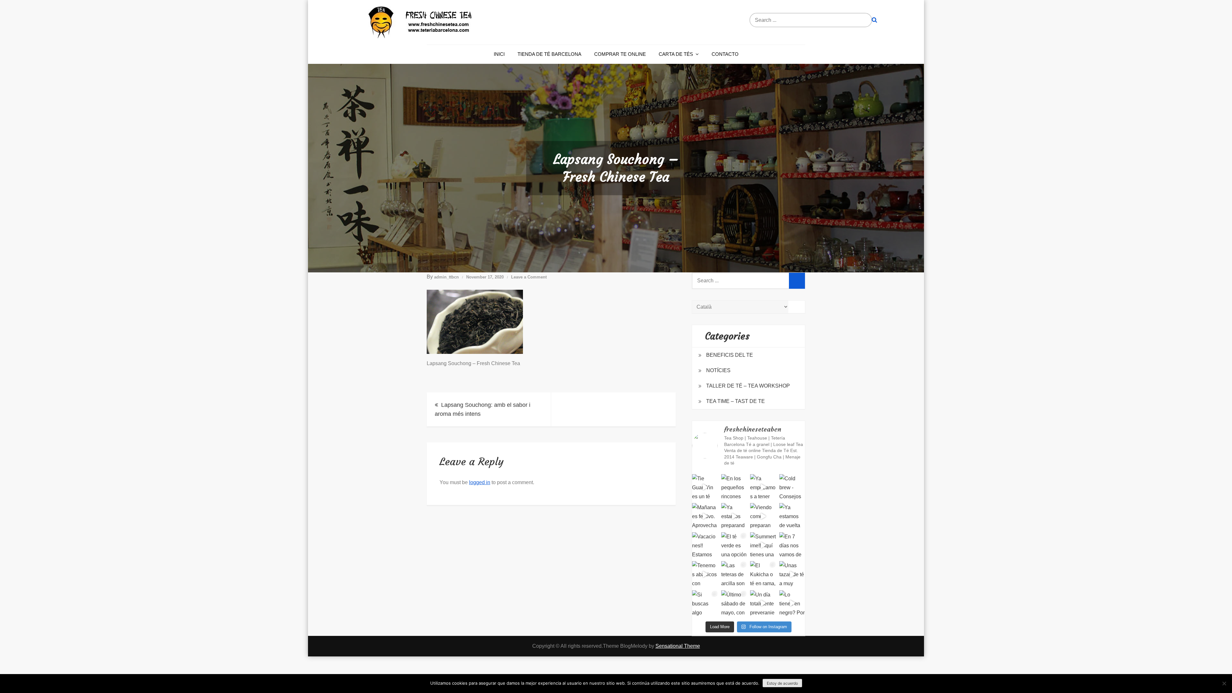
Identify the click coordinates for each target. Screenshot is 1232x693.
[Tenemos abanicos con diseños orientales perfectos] (705, 574)
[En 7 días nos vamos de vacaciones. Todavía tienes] (792, 545)
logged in (479, 482)
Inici (499, 54)
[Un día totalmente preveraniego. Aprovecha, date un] (763, 603)
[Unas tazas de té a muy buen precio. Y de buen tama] (792, 574)
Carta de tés (676, 54)
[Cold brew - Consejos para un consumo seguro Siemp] (792, 487)
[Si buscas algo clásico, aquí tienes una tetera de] (705, 603)
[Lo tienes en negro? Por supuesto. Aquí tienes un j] (792, 603)
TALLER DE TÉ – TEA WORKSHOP (748, 386)
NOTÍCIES (718, 370)
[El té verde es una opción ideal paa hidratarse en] (734, 545)
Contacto (725, 54)
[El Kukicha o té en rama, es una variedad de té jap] (763, 574)
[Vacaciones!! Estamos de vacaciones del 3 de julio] (705, 545)
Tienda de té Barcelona (549, 54)
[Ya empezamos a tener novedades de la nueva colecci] (763, 487)
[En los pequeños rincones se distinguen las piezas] (734, 487)
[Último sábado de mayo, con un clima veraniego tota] (734, 603)
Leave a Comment (529, 277)
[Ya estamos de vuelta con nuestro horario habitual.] (792, 516)
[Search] (874, 20)
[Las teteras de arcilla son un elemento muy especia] (734, 574)
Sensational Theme (677, 646)
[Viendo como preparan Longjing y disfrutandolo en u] (763, 516)
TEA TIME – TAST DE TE (735, 401)
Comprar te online (620, 54)
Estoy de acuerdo (782, 683)
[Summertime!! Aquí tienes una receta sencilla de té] (763, 545)
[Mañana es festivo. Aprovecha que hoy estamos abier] (705, 516)
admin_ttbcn (446, 277)
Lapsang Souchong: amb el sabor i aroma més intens (482, 409)
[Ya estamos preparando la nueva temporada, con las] (734, 516)
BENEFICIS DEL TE (729, 355)
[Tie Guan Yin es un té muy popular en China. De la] (705, 487)
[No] (1224, 683)
